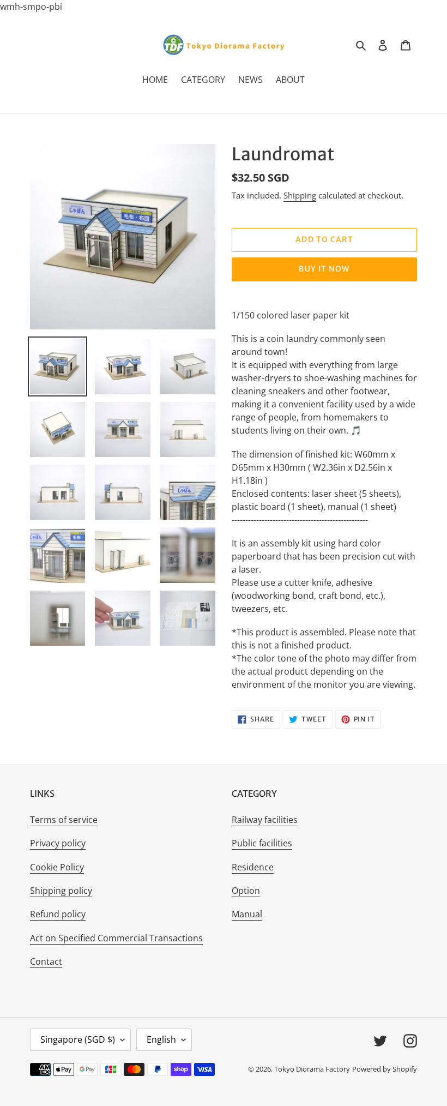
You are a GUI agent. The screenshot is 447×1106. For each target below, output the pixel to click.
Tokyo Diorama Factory (312, 1069)
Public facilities (262, 843)
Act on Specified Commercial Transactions (116, 938)
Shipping (299, 195)
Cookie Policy (57, 867)
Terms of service (64, 820)
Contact (46, 961)
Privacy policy (58, 843)
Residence (253, 867)
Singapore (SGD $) (77, 1039)
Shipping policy (61, 891)
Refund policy (58, 914)
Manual (247, 914)
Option (246, 891)
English (161, 1039)
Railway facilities (265, 820)
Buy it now (324, 269)
